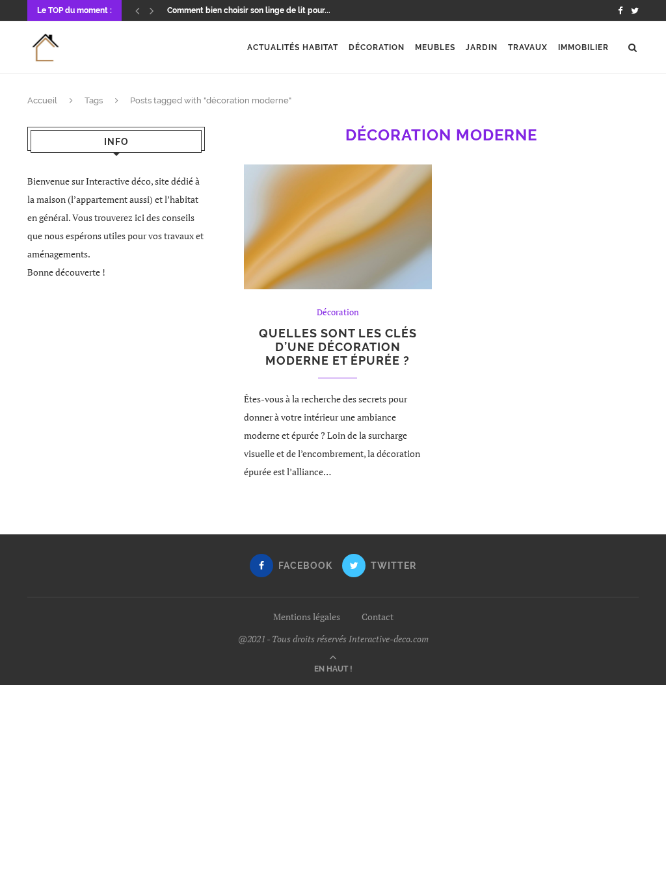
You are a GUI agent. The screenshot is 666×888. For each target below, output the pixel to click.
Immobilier (583, 47)
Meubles (435, 47)
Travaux (528, 47)
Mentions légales (306, 616)
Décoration (377, 47)
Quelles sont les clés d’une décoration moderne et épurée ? (338, 346)
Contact (377, 616)
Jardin (482, 47)
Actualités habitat (292, 47)
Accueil (42, 100)
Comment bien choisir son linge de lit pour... (248, 10)
